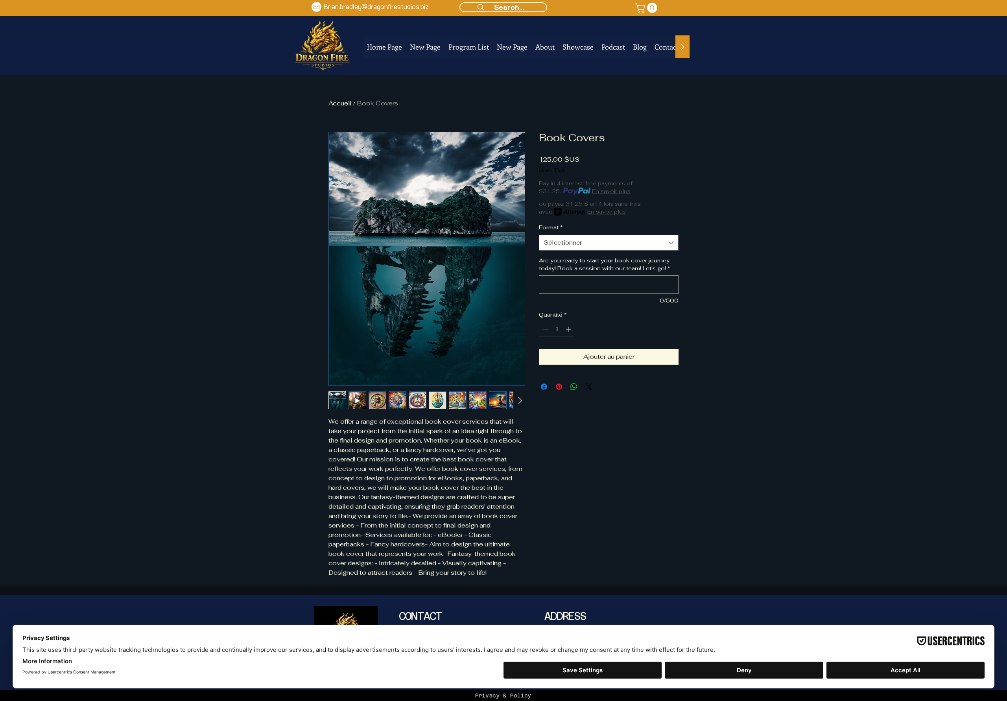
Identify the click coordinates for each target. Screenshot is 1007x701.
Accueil (340, 103)
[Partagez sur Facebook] (544, 386)
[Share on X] (589, 386)
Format (551, 227)
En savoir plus (611, 191)
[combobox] (609, 243)
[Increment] (569, 329)
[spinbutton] (557, 329)
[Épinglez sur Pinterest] (559, 386)
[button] (647, 8)
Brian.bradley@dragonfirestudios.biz (376, 6)
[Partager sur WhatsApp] (574, 386)
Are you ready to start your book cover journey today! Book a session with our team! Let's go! (604, 264)
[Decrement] (545, 329)
